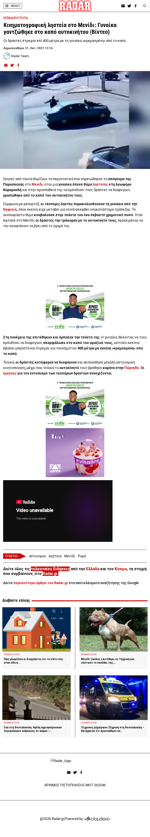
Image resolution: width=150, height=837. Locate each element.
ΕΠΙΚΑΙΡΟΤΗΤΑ (16, 18)
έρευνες (10, 373)
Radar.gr (50, 573)
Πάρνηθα (131, 368)
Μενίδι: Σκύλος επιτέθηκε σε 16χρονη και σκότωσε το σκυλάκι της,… (107, 660)
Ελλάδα (92, 568)
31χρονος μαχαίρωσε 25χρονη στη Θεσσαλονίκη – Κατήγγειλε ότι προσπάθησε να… (112, 729)
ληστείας (100, 184)
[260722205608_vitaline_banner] (75, 452)
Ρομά (82, 556)
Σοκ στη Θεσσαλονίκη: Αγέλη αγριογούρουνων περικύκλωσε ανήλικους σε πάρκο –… (33, 729)
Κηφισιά (10, 209)
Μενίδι (69, 556)
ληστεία (55, 556)
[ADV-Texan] (75, 306)
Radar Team (20, 56)
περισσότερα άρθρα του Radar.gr (40, 583)
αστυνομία (37, 556)
